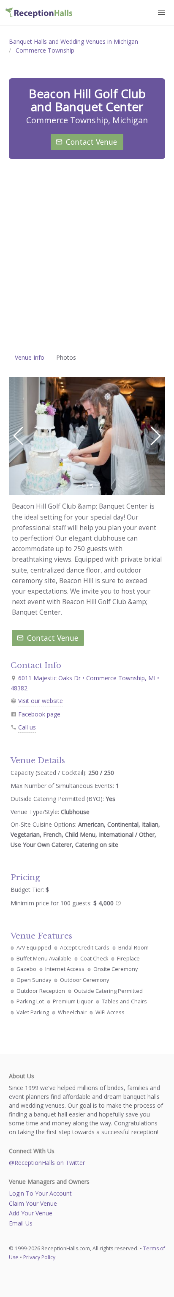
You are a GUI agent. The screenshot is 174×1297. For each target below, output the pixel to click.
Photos (66, 357)
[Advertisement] (87, 254)
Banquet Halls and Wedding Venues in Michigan (73, 41)
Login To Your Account (40, 1193)
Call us (27, 727)
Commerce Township (45, 50)
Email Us (21, 1223)
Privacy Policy (39, 1257)
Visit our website (40, 701)
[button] (155, 436)
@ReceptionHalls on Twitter (47, 1163)
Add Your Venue (30, 1213)
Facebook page (39, 714)
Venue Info (29, 357)
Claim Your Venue (33, 1203)
